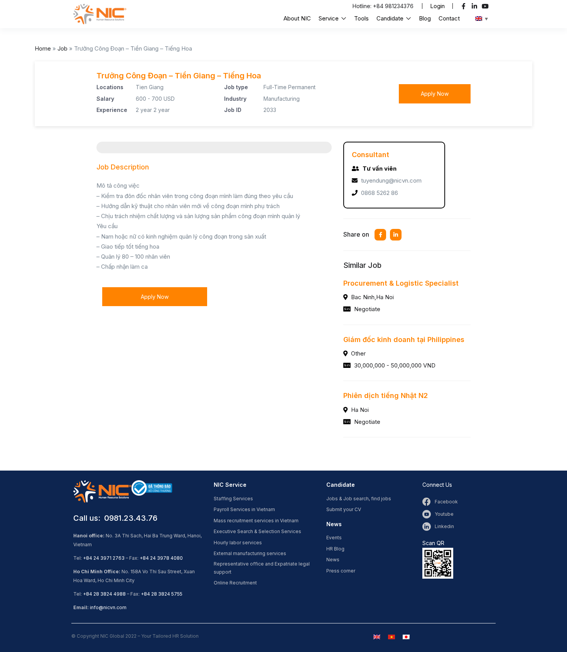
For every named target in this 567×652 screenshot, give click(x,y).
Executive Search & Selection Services (257, 531)
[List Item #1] (464, 6)
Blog (425, 18)
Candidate (390, 18)
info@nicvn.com (108, 607)
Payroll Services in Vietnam (244, 509)
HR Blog (335, 549)
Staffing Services (233, 498)
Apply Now (435, 93)
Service (329, 18)
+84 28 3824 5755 (161, 594)
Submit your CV (343, 509)
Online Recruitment (235, 583)
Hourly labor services (238, 542)
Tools (361, 18)
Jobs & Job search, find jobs (358, 498)
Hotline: (363, 6)
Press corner (340, 571)
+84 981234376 (393, 6)
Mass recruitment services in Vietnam (256, 520)
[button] (437, 6)
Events (334, 537)
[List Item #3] (486, 6)
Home (43, 48)
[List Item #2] (475, 6)
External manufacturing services (250, 553)
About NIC (297, 18)
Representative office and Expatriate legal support (262, 568)
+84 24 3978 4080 (161, 558)
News (332, 559)
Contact (449, 18)
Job (62, 48)
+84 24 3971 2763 (104, 558)
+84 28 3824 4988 (104, 594)
